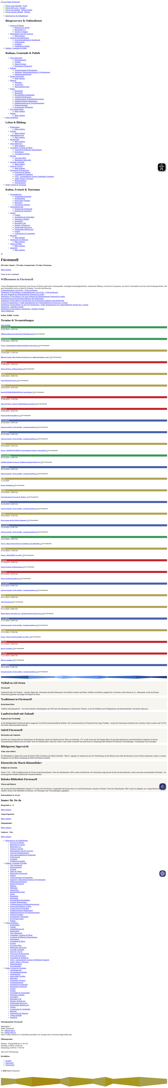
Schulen (13, 927)
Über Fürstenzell (16, 865)
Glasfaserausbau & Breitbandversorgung (29, 99)
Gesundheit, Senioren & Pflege (21, 935)
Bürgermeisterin (20, 60)
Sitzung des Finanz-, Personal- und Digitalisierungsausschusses (18, 404)
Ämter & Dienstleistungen (19, 853)
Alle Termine (5, 325)
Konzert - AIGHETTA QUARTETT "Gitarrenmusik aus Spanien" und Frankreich (23, 450)
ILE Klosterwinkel (17, 919)
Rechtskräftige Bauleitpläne (25, 95)
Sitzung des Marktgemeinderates (10, 415)
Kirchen (13, 943)
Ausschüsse (19, 85)
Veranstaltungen (16, 970)
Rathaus (13, 875)
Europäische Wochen (22, 205)
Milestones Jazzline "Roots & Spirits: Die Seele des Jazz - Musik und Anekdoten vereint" (25, 357)
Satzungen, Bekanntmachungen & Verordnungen (32, 72)
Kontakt (22, 8)
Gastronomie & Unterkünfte (25, 233)
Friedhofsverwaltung (22, 46)
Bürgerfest (18, 203)
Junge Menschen (16, 933)
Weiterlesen (5, 292)
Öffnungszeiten (26, 10)
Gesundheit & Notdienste (24, 174)
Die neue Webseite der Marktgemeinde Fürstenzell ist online (22, 294)
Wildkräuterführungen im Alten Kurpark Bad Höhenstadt (17, 334)
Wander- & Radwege (22, 225)
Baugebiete (19, 93)
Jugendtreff (19, 221)
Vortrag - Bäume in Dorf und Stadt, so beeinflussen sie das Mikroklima (20, 543)
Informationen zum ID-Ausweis (21, 851)
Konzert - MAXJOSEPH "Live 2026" (11, 555)
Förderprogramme (21, 105)
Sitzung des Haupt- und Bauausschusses (12, 369)
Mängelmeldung (20, 181)
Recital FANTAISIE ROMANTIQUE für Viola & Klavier (16, 392)
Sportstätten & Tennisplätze (24, 217)
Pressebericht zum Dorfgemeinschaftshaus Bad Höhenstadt (22, 299)
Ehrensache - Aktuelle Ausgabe (12, 307)
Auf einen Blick (20, 158)
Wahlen (13, 921)
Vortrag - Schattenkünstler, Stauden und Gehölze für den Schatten (19, 345)
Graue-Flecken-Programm (19, 908)
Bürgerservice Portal (22, 28)
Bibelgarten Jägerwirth (23, 160)
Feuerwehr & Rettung (22, 172)
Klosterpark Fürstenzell (23, 211)
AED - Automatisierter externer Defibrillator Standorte (34, 176)
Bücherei (13, 1011)
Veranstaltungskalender (23, 196)
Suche (25, 6)
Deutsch (27, 12)
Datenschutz (9, 1065)
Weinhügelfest (20, 199)
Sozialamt (18, 44)
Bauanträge (19, 91)
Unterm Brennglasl (6, 602)
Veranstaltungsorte (16, 982)
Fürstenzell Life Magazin (19, 1013)
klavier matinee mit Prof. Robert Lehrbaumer (13, 520)
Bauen (12, 894)
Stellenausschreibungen (23, 74)
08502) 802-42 (10, 1032)
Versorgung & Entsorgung (19, 954)
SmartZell (13, 1017)
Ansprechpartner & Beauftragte (26, 70)
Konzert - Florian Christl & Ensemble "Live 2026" (15, 637)
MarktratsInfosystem (22, 87)
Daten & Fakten (20, 64)
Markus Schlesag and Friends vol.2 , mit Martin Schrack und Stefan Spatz (21, 613)
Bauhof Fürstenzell (17, 884)
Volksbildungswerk (17, 929)
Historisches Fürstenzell (23, 66)
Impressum (9, 1063)
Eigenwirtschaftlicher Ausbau (20, 906)
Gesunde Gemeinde (17, 950)
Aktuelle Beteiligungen (23, 97)
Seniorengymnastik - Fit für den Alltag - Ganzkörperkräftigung (18, 427)
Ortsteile (18, 62)
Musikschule (14, 931)
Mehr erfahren (20, 36)
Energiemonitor (20, 183)
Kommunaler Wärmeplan (24, 107)
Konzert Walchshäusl (7, 485)
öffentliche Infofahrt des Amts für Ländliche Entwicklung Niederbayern (20, 462)
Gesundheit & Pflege (22, 154)
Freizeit (12, 989)
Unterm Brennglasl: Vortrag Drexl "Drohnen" (14, 497)
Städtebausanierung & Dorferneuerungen (29, 103)
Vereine (17, 231)
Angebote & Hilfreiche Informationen (28, 150)
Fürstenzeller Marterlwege (24, 229)
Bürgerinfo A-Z (20, 30)
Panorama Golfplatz (22, 219)
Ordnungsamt (19, 42)
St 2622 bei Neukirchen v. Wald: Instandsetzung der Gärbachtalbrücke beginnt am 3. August (34, 303)
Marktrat (13, 886)
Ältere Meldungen (7, 311)
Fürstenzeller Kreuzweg (23, 227)
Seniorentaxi (19, 152)
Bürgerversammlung (6, 648)
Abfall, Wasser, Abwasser (24, 179)
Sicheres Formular (21, 32)
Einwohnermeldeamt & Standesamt (27, 40)
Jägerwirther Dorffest (22, 201)
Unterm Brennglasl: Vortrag (9, 380)
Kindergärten (15, 925)
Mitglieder (18, 83)
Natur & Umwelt (16, 952)
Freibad (17, 215)
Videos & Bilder (16, 1015)
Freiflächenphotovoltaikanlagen (26, 101)
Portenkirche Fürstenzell (23, 209)
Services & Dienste (17, 843)
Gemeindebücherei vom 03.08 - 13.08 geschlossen (19, 290)
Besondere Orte (20, 223)
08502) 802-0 (10, 1030)
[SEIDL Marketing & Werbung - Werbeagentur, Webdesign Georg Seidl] (3, 1076)
